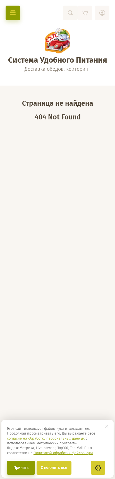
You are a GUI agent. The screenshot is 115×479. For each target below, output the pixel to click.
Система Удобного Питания (57, 60)
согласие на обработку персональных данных (46, 438)
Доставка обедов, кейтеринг (58, 69)
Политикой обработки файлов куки (63, 453)
